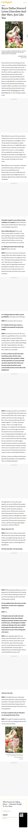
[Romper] (6, 2)
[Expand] (20, 814)
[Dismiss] (25, 814)
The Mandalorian (15, 90)
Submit (5, 815)
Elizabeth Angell (23, 56)
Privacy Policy (5, 818)
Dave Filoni (21, 522)
